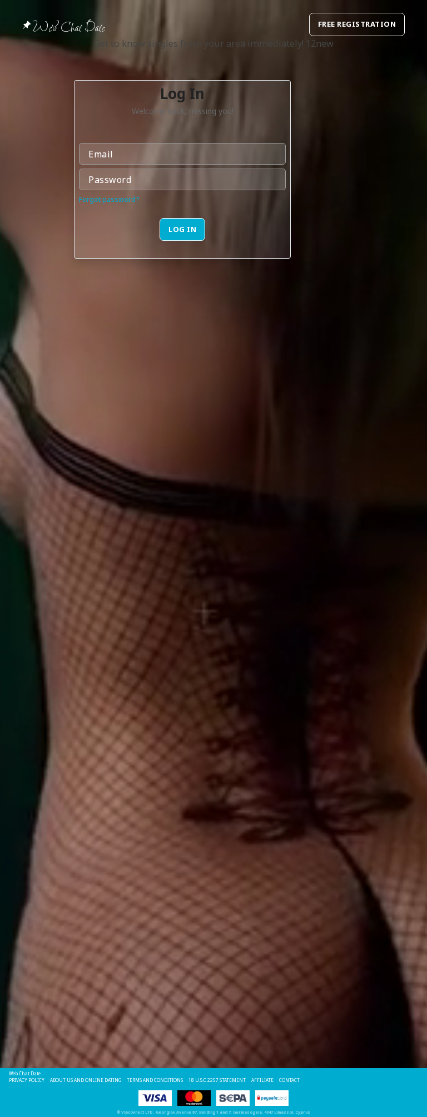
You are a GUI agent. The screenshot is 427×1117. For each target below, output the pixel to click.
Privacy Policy (26, 1080)
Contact (289, 1080)
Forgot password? (109, 199)
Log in (182, 229)
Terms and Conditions (155, 1080)
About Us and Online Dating (85, 1080)
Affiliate (262, 1080)
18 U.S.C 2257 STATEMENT (217, 1080)
